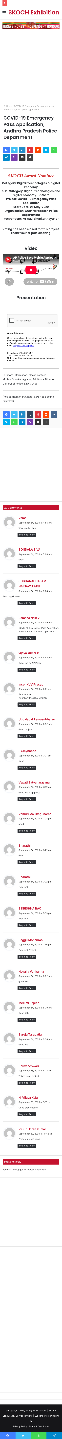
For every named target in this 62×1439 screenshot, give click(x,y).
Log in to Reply (27, 534)
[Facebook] (6, 150)
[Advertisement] (31, 64)
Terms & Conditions (39, 1426)
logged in (21, 1169)
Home (8, 106)
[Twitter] (14, 150)
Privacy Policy (20, 1426)
